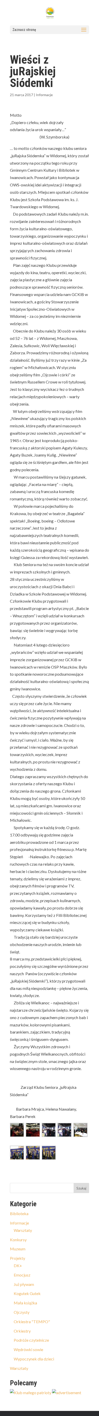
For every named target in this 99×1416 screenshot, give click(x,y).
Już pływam (24, 1284)
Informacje (44, 95)
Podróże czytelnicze (31, 1340)
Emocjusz (22, 1274)
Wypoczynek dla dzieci (34, 1358)
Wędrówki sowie (28, 1349)
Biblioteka (19, 1213)
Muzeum (17, 1248)
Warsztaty (23, 1230)
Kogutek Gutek (27, 1293)
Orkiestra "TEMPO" (32, 1321)
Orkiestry (22, 1330)
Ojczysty (21, 1312)
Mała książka (25, 1302)
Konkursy (18, 1239)
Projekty (17, 1258)
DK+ (18, 1265)
